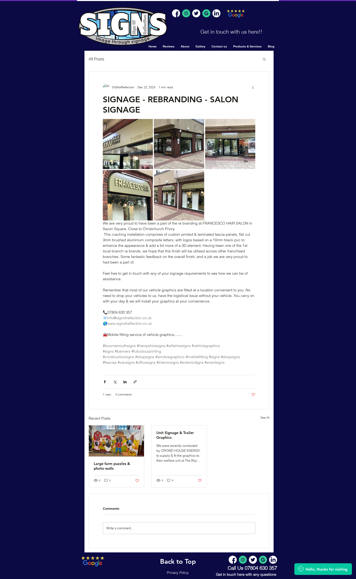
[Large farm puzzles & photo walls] (116, 441)
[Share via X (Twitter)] (115, 382)
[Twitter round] (196, 13)
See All (264, 417)
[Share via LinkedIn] (125, 382)
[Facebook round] (176, 13)
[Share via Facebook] (105, 382)
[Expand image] (128, 144)
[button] (264, 59)
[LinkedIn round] (216, 13)
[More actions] (252, 87)
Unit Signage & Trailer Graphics (175, 435)
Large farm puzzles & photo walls (112, 466)
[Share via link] (135, 382)
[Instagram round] (186, 13)
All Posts (96, 58)
